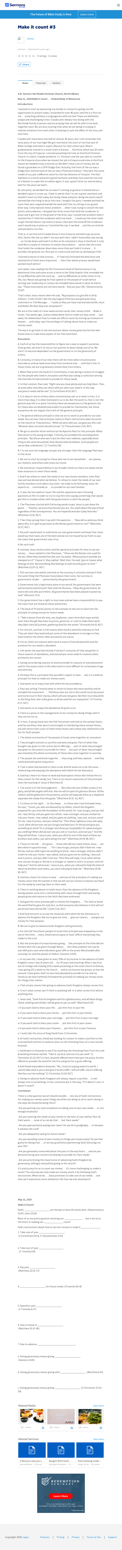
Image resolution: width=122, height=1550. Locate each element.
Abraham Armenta (57, 1464)
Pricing (60, 1537)
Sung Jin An (83, 1464)
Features (45, 1537)
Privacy (75, 1537)
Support (112, 1537)
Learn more (87, 14)
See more (99, 1405)
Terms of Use (94, 1537)
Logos (25, 1537)
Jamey (30, 38)
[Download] (43, 1428)
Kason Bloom (26, 1464)
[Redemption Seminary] (61, 1493)
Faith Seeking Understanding (93, 1460)
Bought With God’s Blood (62, 1460)
